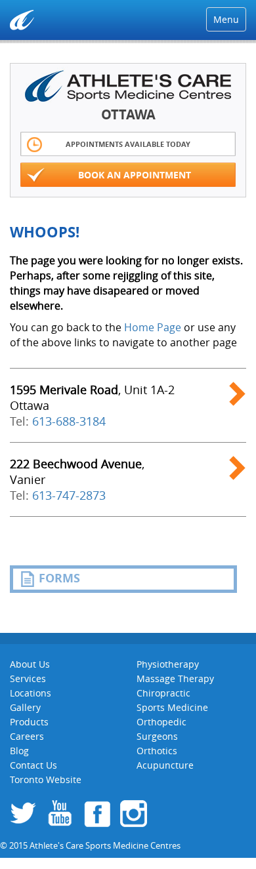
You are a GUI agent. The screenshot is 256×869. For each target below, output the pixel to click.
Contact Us (33, 765)
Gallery (25, 707)
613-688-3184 (69, 421)
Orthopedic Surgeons (161, 729)
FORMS (59, 578)
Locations (30, 693)
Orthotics (157, 750)
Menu (226, 19)
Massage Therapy (175, 678)
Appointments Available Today (128, 144)
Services (28, 678)
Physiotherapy (168, 664)
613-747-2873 (69, 495)
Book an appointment (134, 175)
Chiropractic (163, 693)
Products (29, 722)
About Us (30, 664)
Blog (19, 750)
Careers (27, 736)
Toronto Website (45, 779)
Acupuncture (165, 765)
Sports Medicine (172, 707)
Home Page (152, 327)
